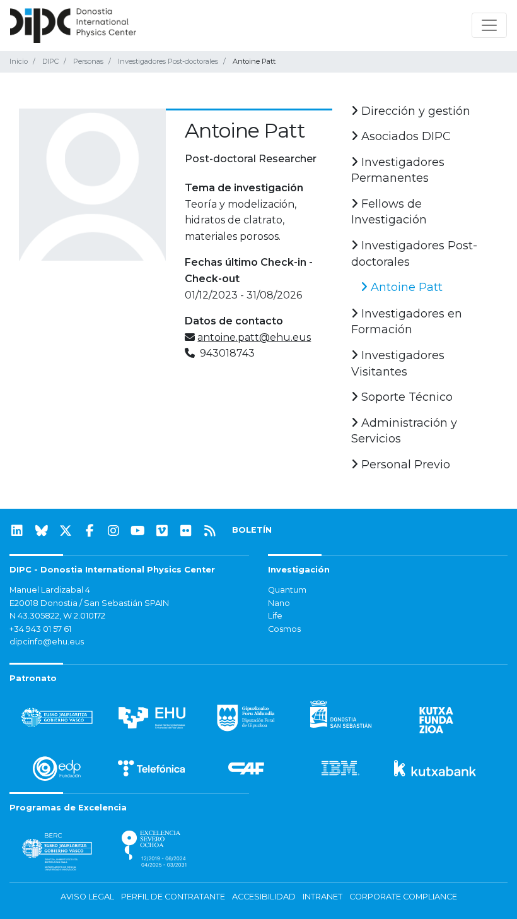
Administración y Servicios (404, 431)
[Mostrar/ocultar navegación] (489, 25)
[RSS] (209, 530)
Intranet (322, 896)
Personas (88, 61)
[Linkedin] (17, 530)
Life (275, 615)
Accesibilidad (264, 896)
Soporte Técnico (405, 397)
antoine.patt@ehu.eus (254, 337)
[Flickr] (186, 530)
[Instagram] (113, 530)
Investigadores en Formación (406, 322)
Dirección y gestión (414, 111)
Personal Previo (404, 464)
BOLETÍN (252, 530)
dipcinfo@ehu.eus (46, 641)
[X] (65, 530)
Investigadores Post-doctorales (168, 61)
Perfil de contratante (173, 896)
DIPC (50, 61)
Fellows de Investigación (389, 212)
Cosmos (284, 629)
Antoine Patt (405, 287)
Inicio (18, 61)
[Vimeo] (162, 530)
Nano (279, 603)
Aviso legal (87, 896)
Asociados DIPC (404, 136)
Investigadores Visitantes (397, 363)
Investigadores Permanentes (397, 170)
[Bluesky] (41, 530)
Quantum (287, 590)
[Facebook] (89, 530)
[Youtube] (138, 530)
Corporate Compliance (403, 896)
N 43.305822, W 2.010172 (57, 615)
